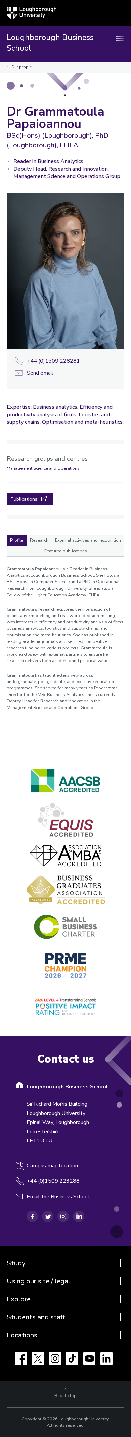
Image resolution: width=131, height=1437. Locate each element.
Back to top (65, 1396)
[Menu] (121, 38)
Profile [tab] (16, 540)
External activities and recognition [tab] (88, 540)
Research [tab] (39, 540)
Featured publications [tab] (65, 551)
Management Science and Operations (43, 468)
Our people (21, 67)
